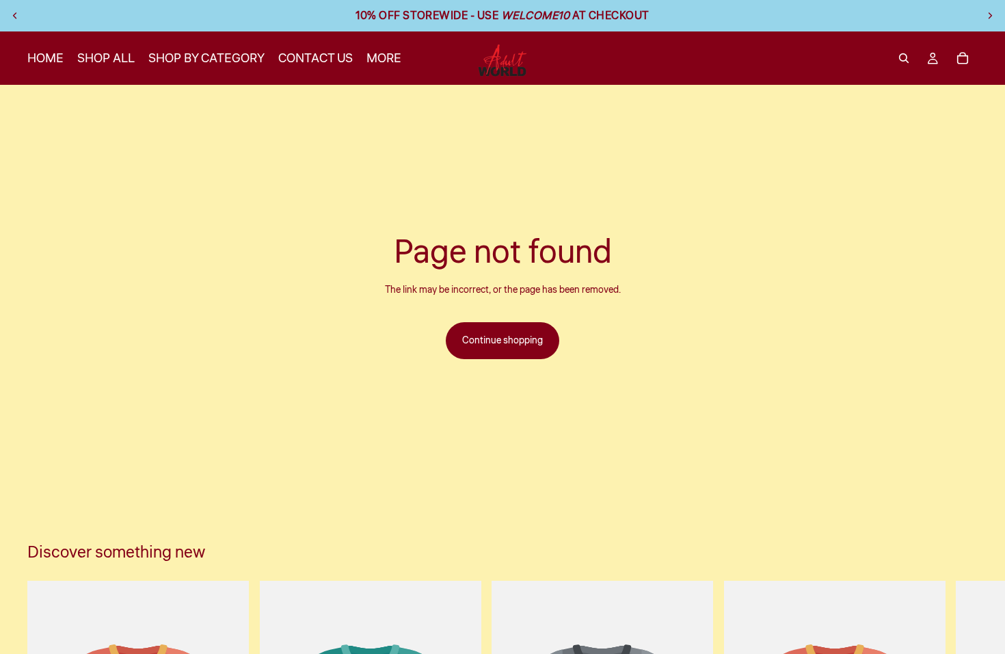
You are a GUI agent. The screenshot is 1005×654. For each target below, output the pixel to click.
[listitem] (384, 58)
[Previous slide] (15, 16)
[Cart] (963, 58)
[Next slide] (990, 16)
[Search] (904, 58)
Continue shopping (502, 341)
